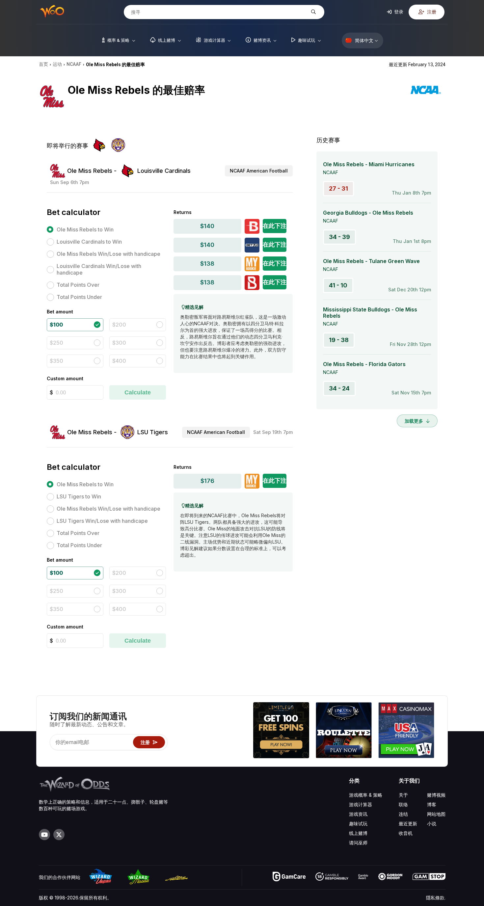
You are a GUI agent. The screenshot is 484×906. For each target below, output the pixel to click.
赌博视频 (436, 795)
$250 (56, 342)
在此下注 (274, 225)
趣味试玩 (358, 823)
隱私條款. (435, 897)
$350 (56, 361)
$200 (119, 324)
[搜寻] (313, 12)
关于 (403, 795)
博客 (431, 804)
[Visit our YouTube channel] (44, 834)
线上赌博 (358, 833)
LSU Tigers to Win (79, 496)
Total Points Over (78, 284)
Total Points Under (79, 297)
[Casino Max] (406, 731)
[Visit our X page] (59, 834)
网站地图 (436, 814)
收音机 (406, 833)
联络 (403, 804)
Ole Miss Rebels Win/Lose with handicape (108, 254)
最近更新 (408, 823)
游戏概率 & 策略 (365, 795)
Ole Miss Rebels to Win (85, 229)
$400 (119, 361)
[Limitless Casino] (281, 731)
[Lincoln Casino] (344, 731)
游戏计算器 (360, 804)
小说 (431, 823)
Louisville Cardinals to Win (89, 241)
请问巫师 (358, 842)
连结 (403, 814)
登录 (398, 11)
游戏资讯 (358, 814)
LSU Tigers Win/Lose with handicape (102, 521)
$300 (119, 342)
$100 (56, 324)
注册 (431, 11)
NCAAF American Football (259, 170)
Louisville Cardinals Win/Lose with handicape (99, 269)
